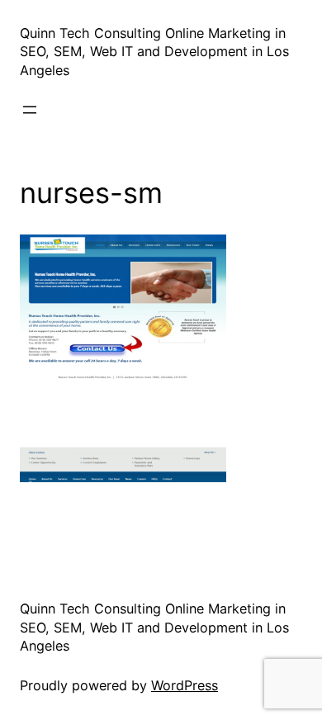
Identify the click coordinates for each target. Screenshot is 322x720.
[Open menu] (30, 110)
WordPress (184, 685)
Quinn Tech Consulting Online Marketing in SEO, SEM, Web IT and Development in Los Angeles (154, 51)
